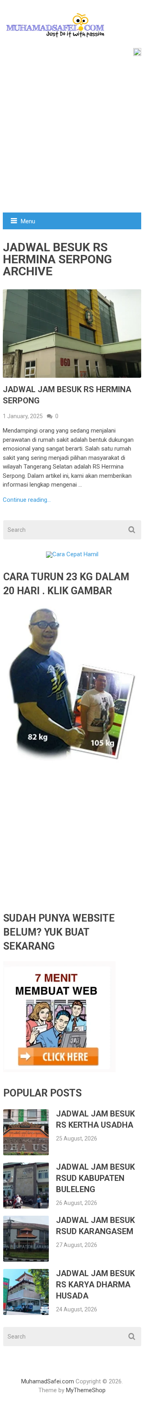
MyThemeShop (86, 1390)
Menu (28, 221)
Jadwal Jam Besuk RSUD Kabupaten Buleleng (95, 1178)
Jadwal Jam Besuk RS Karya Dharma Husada (95, 1285)
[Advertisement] (72, 136)
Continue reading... (27, 500)
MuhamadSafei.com (47, 1381)
